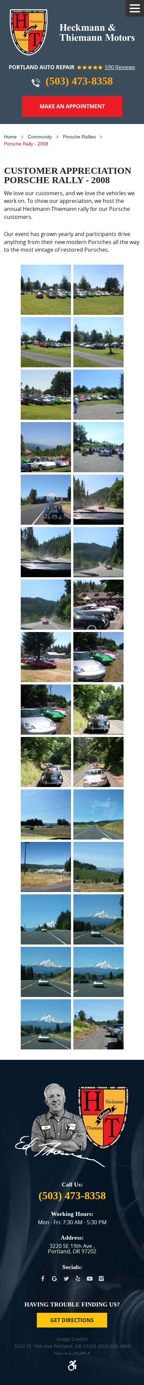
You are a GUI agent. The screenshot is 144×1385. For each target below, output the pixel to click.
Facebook (43, 1279)
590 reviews (120, 67)
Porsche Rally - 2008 (26, 143)
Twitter (66, 1279)
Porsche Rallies (79, 136)
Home (10, 136)
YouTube (89, 1279)
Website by (72, 1354)
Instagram (101, 1279)
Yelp (78, 1279)
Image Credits (72, 1339)
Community (40, 136)
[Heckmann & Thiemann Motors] (72, 32)
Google (54, 1279)
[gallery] (46, 290)
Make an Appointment (72, 106)
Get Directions (72, 1320)
